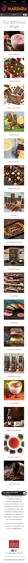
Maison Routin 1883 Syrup (14, 430)
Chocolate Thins (14, 296)
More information (6, 494)
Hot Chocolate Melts (14, 54)
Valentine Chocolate (14, 81)
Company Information (8, 556)
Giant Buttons (14, 323)
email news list (17, 529)
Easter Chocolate (14, 135)
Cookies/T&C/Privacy (19, 556)
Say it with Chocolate (14, 269)
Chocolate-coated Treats (14, 376)
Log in (14, 15)
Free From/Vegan (14, 403)
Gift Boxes (14, 215)
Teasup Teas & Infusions (14, 457)
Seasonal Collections (14, 162)
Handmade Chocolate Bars (14, 350)
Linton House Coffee (14, 484)
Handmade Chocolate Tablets (14, 242)
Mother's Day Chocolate (14, 108)
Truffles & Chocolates (14, 188)
